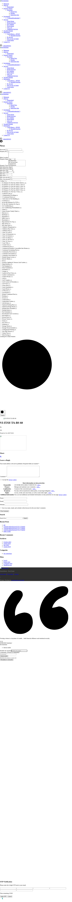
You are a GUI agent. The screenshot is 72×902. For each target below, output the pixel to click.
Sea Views (6, 322)
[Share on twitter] (0, 457)
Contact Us (7, 42)
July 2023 (6, 545)
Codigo (2, 181)
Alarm (4, 209)
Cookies (16, 574)
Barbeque (5, 214)
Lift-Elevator (6, 303)
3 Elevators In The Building (10, 199)
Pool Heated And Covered (10, 313)
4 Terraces (5, 200)
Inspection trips (15, 15)
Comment (3, 476)
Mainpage (6, 4)
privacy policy (13, 480)
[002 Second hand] (16, 162)
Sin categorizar (8, 553)
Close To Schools (8, 236)
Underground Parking (9, 329)
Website (2, 504)
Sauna (4, 321)
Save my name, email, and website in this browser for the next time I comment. (24, 508)
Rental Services (11, 23)
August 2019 (7, 547)
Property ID (3, 151)
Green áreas (6, 285)
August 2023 (7, 543)
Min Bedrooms (4, 167)
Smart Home (10, 21)
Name (1, 498)
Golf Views (6, 283)
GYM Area (6, 290)
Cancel (10, 896)
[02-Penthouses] (16, 165)
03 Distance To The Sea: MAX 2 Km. (13, 186)
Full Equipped (7, 266)
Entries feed (7, 562)
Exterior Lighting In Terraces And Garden (14, 262)
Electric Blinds (7, 259)
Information (7, 32)
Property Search (8, 8)
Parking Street (7, 310)
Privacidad (10, 574)
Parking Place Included (9, 308)
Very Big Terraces (8, 331)
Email (1, 501)
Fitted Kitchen (7, 264)
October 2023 (7, 542)
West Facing (6, 335)
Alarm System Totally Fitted (10, 211)
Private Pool (6, 317)
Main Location (4, 157)
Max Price (3, 172)
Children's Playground (9, 227)
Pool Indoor (6, 315)
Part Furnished (7, 312)
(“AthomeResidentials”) (13, 18)
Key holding (10, 24)
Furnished (6, 269)
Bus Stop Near (7, 225)
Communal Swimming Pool (10, 250)
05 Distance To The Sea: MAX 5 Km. (13, 190)
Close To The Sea (8, 239)
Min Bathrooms (4, 169)
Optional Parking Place (9, 305)
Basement (5, 216)
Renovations (10, 26)
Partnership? (10, 7)
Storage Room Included (9, 328)
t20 (4, 525)
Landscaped (6, 299)
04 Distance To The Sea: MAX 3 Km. (13, 188)
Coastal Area (6, 245)
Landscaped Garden (8, 301)
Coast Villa (6, 243)
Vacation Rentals (8, 31)
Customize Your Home (9, 253)
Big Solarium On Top (9, 222)
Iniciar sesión (4, 656)
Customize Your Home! (9, 255)
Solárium (5, 324)
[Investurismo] (4, 1)
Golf (4, 278)
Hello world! (7, 531)
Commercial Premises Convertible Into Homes (16, 248)
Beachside (5, 220)
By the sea (10, 37)
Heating (5, 296)
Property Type (4, 165)
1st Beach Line (7, 193)
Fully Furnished (7, 267)
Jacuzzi (5, 298)
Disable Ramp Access (9, 257)
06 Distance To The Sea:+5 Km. (12, 191)
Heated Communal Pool (9, 294)
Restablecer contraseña (7, 659)
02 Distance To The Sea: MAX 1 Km (13, 184)
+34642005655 (6, 46)
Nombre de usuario (5, 650)
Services (6, 19)
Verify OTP (3, 896)
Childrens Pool (7, 230)
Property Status (4, 159)
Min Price (3, 170)
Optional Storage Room (9, 306)
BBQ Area (6, 218)
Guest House (6, 289)
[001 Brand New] (16, 161)
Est (4, 260)
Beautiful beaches (15, 35)
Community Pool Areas (9, 252)
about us (6, 5)
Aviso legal (3, 574)
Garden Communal (8, 275)
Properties (10, 10)
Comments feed (8, 563)
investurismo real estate (17, 580)
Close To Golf (7, 232)
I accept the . (9, 480)
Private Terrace (7, 319)
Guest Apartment (7, 287)
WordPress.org (8, 565)
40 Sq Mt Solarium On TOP (10, 202)
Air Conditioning (7, 206)
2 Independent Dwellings (10, 195)
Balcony (5, 213)
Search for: (3, 518)
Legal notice (10, 40)
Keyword (3, 149)
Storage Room (7, 326)
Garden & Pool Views (9, 273)
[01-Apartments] (16, 164)
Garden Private (7, 276)
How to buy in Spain (13, 39)
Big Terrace (6, 223)
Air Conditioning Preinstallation (11, 207)
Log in (5, 560)
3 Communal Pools (8, 197)
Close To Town (7, 241)
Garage (5, 271)
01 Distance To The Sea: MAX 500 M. (14, 183)
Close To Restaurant (9, 234)
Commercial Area (8, 246)
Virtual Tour (6, 333)
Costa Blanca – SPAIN (13, 34)
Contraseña (3, 652)
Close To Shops (7, 237)
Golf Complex (7, 280)
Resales (13, 13)
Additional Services (12, 29)
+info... (39, 485)
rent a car (9, 27)
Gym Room (6, 292)
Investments (7, 16)
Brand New (14, 11)
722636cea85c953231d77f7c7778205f (14, 526)
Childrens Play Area (8, 229)
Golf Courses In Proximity (10, 282)
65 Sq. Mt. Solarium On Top (11, 204)
